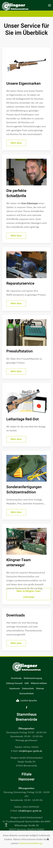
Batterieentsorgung (33, 678)
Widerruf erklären (39, 683)
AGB (26, 683)
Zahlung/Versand (14, 683)
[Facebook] (26, 707)
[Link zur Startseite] (26, 667)
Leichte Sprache (28, 700)
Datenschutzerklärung (30, 843)
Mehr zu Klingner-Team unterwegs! (29, 594)
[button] (49, 5)
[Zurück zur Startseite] (15, 6)
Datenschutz (28, 688)
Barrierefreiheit (27, 693)
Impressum (14, 688)
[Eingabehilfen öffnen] (6, 825)
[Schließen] (48, 839)
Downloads (16, 678)
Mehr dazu (16, 143)
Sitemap (40, 688)
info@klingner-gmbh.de (30, 751)
